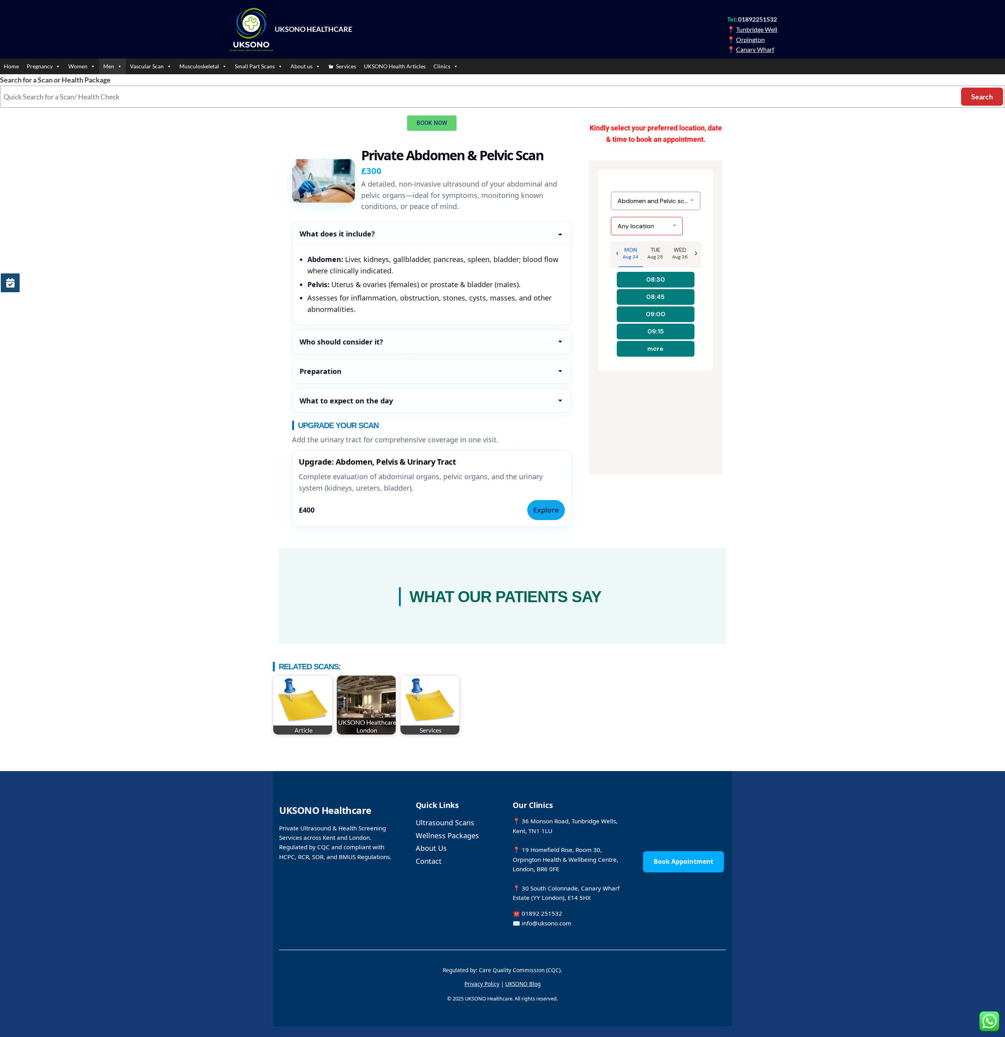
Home (11, 66)
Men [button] (108, 66)
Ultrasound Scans (445, 822)
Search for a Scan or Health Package (55, 79)
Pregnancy (40, 66)
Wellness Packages (447, 835)
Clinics (441, 66)
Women (78, 66)
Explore (546, 510)
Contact (429, 861)
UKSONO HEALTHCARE (313, 29)
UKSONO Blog (523, 984)
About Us (431, 848)
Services (346, 66)
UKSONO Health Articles (395, 66)
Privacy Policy (481, 984)
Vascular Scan (147, 66)
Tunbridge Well (756, 29)
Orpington (750, 39)
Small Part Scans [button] (255, 66)
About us (301, 66)
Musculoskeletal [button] (199, 66)
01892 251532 (542, 913)
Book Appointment (683, 861)
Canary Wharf (755, 49)
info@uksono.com (546, 923)
